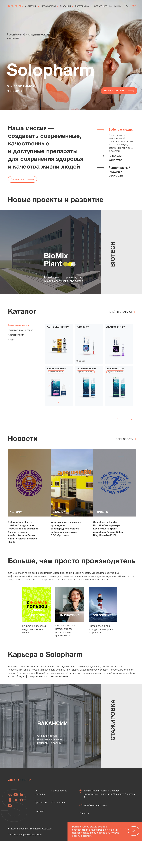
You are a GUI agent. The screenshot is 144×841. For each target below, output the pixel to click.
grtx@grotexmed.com (95, 805)
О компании (31, 6)
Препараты (41, 803)
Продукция (65, 6)
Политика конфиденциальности (25, 835)
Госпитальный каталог (20, 330)
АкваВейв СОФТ (116, 369)
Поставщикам (82, 6)
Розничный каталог (18, 325)
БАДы (11, 340)
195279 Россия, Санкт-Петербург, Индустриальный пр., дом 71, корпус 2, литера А (109, 794)
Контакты (84, 813)
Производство (48, 6)
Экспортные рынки (103, 6)
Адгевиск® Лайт (116, 327)
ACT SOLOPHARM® (58, 327)
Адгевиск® (83, 327)
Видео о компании (114, 91)
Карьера (118, 6)
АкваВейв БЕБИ (56, 369)
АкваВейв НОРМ (86, 369)
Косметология (16, 335)
